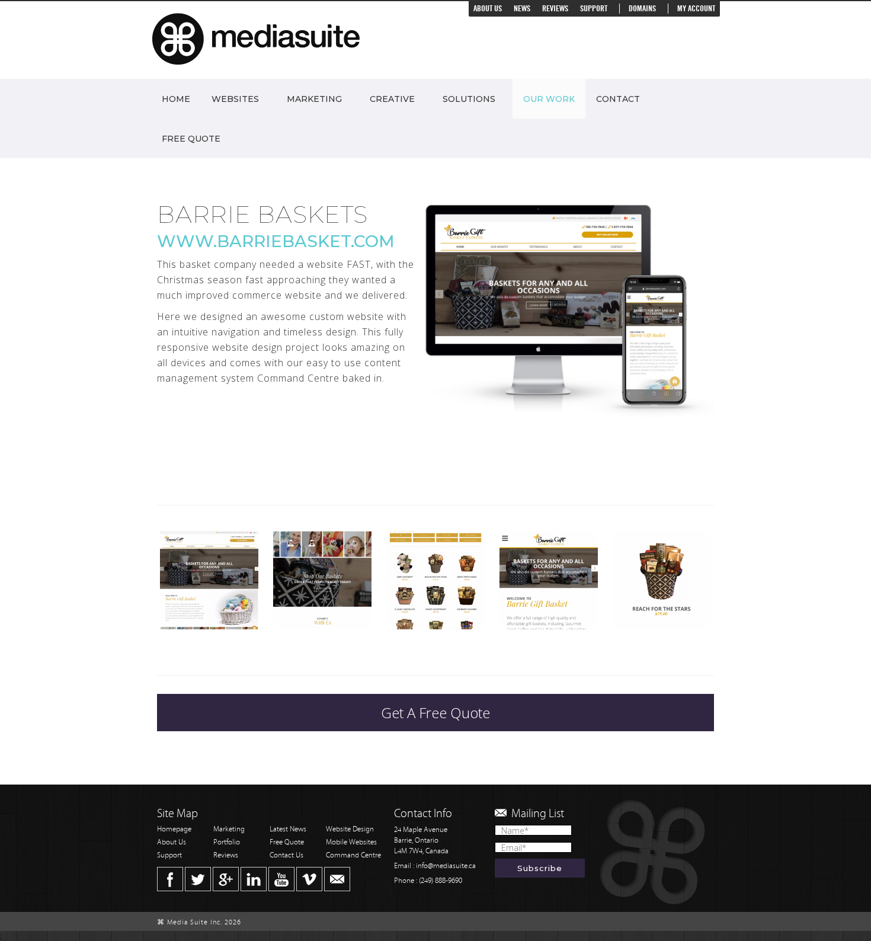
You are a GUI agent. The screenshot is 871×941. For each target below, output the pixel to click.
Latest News (288, 829)
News (522, 9)
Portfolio (226, 842)
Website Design (350, 829)
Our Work (549, 99)
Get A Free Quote (435, 712)
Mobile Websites (351, 842)
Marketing (314, 99)
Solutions (469, 99)
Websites (235, 99)
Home (176, 99)
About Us (487, 9)
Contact (618, 99)
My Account (696, 9)
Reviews (555, 9)
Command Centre (353, 855)
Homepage (174, 829)
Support (593, 9)
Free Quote (191, 138)
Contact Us (286, 855)
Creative (392, 99)
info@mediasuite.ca (446, 866)
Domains (642, 9)
